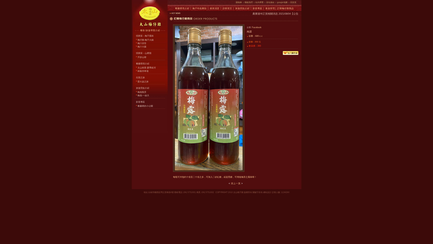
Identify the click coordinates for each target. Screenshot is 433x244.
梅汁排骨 (142, 43)
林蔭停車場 (143, 71)
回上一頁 (236, 183)
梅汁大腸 (142, 46)
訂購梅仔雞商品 (285, 8)
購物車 (239, 2)
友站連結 (270, 2)
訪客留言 (227, 8)
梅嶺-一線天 (143, 95)
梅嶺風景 (142, 92)
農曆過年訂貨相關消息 (261, 13)
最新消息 (214, 8)
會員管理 (270, 8)
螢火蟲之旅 (143, 81)
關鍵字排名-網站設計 (262, 192)
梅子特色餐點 (199, 8)
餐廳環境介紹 (182, 8)
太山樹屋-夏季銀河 (147, 67)
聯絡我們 (249, 2)
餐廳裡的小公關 (145, 106)
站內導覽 (259, 2)
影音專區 (257, 8)
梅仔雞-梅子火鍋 (146, 40)
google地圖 (282, 2)
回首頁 (293, 2)
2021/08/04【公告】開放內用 (291, 13)
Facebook (256, 27)
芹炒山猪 (142, 57)
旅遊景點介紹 (242, 8)
